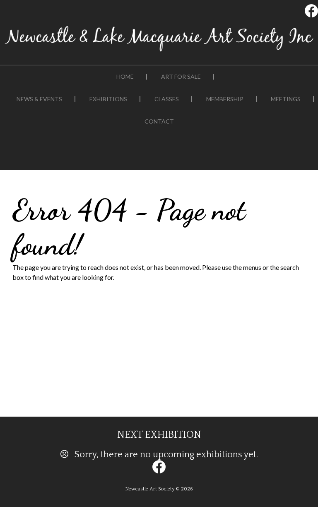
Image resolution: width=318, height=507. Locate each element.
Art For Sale (181, 77)
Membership (224, 99)
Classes (166, 99)
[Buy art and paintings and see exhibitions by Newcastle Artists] (159, 51)
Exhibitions (108, 99)
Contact (159, 121)
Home (125, 77)
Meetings (286, 99)
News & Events (39, 99)
